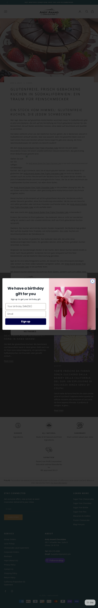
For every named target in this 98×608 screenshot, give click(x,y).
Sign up (25, 321)
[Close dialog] (92, 281)
